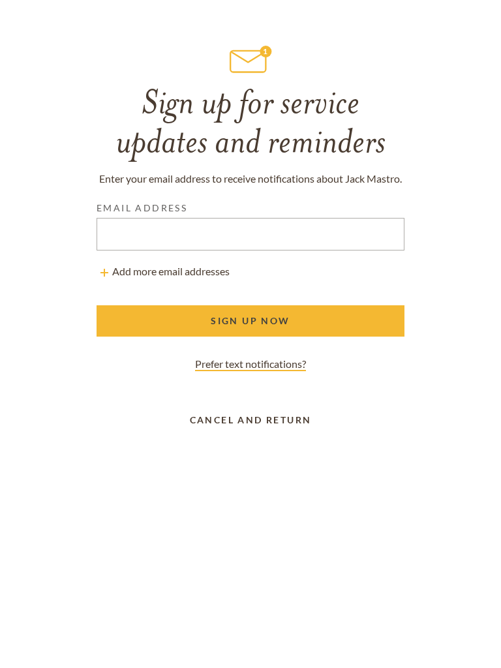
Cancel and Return (251, 419)
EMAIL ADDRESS (142, 207)
